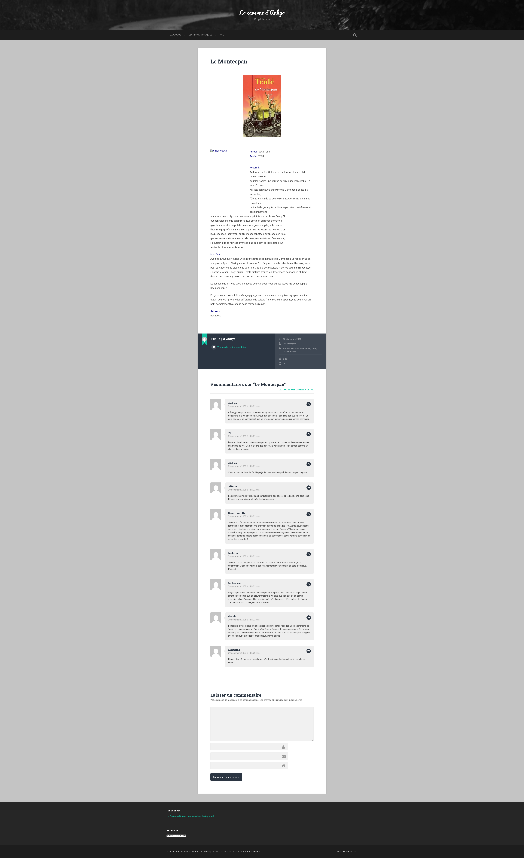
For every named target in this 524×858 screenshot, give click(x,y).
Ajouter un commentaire (296, 389)
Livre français (289, 344)
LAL (285, 363)
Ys (229, 433)
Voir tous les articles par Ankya (231, 347)
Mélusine (234, 649)
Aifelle (232, 486)
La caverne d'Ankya (262, 12)
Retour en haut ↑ (347, 851)
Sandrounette (236, 513)
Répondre (308, 404)
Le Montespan (228, 61)
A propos (175, 35)
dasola (232, 616)
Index (285, 359)
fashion (233, 553)
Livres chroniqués (200, 35)
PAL (222, 35)
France (286, 348)
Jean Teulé (305, 348)
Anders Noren (251, 851)
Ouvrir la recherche (355, 35)
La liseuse (234, 583)
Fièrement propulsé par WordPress (188, 851)
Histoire (295, 348)
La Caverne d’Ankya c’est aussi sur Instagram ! (190, 816)
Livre (314, 348)
